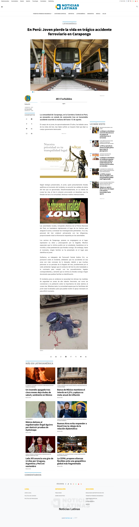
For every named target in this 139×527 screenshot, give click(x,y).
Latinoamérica (90, 501)
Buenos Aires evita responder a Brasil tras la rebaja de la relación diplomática (72, 426)
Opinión (28, 1)
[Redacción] (28, 98)
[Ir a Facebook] (65, 484)
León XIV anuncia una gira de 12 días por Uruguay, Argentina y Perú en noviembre (39, 462)
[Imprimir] (32, 133)
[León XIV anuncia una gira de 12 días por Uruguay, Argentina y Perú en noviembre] (40, 444)
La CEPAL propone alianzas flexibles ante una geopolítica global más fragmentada (106, 176)
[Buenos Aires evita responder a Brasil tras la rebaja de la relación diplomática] (72, 409)
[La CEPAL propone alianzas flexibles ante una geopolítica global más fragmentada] (95, 171)
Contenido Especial (91, 498)
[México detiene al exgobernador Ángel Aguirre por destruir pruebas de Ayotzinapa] (40, 409)
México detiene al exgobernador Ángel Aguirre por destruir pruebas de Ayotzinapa (39, 426)
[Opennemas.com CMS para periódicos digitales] (69, 518)
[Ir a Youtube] (135, 1)
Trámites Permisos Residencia (94, 495)
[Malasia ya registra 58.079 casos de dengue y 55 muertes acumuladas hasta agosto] (95, 185)
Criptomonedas (5, 1)
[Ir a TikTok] (128, 1)
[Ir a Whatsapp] (133, 1)
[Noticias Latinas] (67, 6)
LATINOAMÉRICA (69, 23)
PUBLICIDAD (58, 492)
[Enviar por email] (27, 133)
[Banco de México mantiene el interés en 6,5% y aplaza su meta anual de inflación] (72, 375)
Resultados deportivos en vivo (95, 492)
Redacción (27, 104)
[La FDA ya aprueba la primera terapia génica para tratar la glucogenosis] (95, 143)
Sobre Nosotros (60, 495)
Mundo (22, 1)
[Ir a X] (130, 1)
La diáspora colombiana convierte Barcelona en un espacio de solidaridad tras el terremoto (107, 134)
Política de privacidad (31, 498)
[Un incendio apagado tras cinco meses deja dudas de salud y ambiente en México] (40, 375)
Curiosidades (14, 1)
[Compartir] (27, 119)
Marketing (51, 1)
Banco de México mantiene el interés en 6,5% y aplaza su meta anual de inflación (71, 392)
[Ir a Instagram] (132, 1)
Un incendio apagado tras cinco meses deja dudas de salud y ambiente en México (39, 392)
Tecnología (35, 1)
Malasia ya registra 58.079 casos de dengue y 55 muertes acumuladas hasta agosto (107, 190)
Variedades (43, 1)
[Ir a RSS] (137, 1)
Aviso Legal (28, 492)
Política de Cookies (30, 495)
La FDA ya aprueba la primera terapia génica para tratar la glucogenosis (107, 148)
